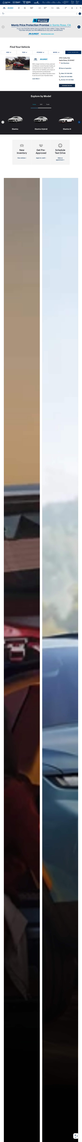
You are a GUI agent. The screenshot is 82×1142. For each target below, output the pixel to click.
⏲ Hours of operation (65, 68)
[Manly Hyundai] (9, 8)
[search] (80, 8)
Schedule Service (67, 85)
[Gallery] (41, 27)
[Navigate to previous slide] (1, 27)
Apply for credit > (41, 158)
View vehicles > (21, 158)
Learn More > (36, 79)
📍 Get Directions (64, 63)
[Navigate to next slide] (81, 27)
